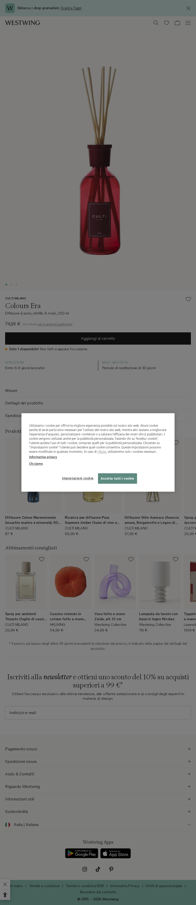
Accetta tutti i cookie (117, 478)
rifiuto (101, 452)
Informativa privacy (43, 457)
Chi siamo (36, 464)
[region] (98, 452)
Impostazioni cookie (78, 478)
